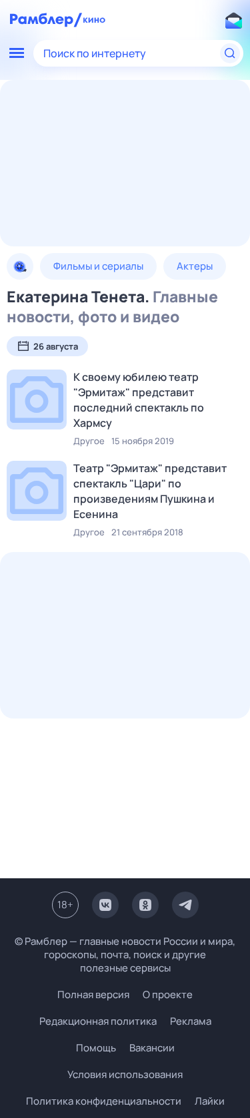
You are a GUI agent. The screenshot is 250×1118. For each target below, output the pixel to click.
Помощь (96, 1048)
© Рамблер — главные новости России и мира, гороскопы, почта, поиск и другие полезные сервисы (125, 954)
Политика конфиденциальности (103, 1101)
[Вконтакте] (105, 905)
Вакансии (152, 1048)
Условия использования (125, 1074)
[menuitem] (20, 266)
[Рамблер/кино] (94, 20)
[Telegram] (185, 905)
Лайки (210, 1101)
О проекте (168, 994)
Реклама (190, 1021)
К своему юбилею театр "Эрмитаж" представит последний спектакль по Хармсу (138, 400)
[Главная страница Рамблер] (46, 20)
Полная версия (93, 994)
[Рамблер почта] (233, 20)
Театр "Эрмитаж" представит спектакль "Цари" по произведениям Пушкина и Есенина (150, 491)
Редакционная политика (98, 1021)
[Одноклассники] (145, 905)
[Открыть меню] (17, 53)
